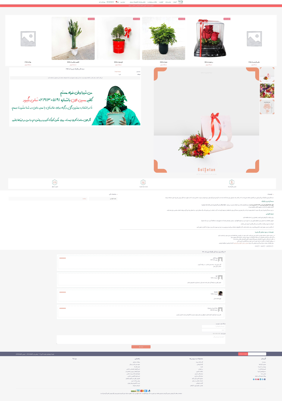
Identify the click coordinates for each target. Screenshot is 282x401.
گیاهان (161, 2)
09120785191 (110, 2)
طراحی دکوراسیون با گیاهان (196, 386)
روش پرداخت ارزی (135, 381)
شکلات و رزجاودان (152, 2)
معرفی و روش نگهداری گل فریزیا (241, 243)
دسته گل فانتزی (269, 246)
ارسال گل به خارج (199, 376)
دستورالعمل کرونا (262, 371)
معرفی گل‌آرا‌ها (262, 364)
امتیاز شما (223, 334)
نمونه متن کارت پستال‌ (135, 364)
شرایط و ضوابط (136, 386)
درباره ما (264, 362)
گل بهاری (262, 246)
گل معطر (256, 246)
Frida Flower (118, 72)
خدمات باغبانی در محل (197, 381)
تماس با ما (263, 374)
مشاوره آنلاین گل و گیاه (197, 379)
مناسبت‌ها (168, 2)
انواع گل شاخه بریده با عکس (133, 374)
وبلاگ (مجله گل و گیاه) (260, 376)
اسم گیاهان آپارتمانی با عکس (133, 369)
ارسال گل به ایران (199, 374)
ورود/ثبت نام (102, 2)
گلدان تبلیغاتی (199, 383)
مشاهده (84, 199)
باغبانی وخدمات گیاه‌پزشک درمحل (137, 2)
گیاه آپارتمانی (200, 364)
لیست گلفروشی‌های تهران (134, 383)
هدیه (201, 367)
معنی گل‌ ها (137, 367)
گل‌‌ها (175, 2)
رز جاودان (200, 369)
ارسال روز (123, 2)
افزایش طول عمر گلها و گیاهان (133, 379)
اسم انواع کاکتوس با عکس (134, 376)
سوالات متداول (136, 362)
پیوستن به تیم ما (262, 367)
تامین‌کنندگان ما (262, 369)
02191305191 (19, 354)
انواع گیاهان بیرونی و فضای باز (133, 371)
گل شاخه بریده (199, 362)
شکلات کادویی (199, 371)
